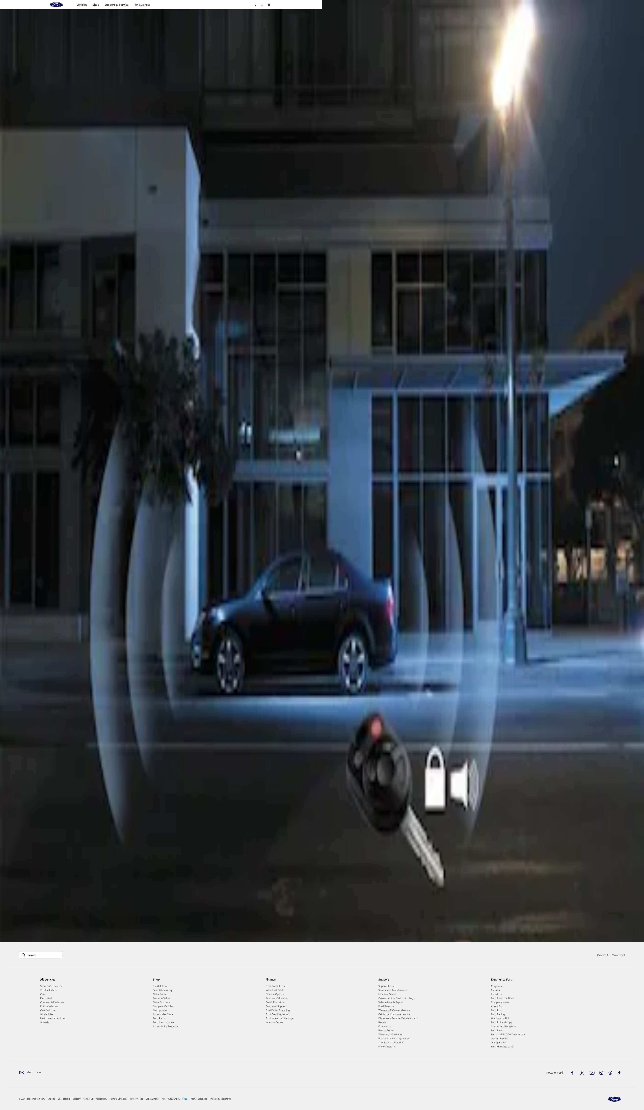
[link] (51, 1099)
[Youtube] (592, 1073)
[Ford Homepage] (614, 1099)
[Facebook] (573, 1073)
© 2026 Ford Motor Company (32, 1099)
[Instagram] (601, 1073)
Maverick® (618, 955)
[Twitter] (582, 1073)
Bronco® (602, 955)
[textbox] (41, 955)
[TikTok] (619, 1073)
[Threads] (610, 1073)
